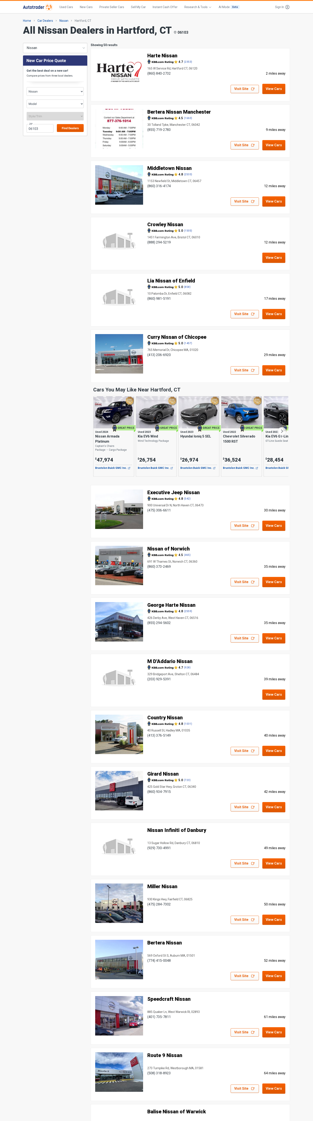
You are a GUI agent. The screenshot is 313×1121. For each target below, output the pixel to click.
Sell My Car (138, 7)
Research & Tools (196, 7)
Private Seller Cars (111, 7)
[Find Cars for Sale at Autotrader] (38, 7)
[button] (281, 7)
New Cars (86, 7)
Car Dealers (45, 20)
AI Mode (228, 7)
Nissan (63, 20)
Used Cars (66, 7)
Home (27, 20)
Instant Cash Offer (165, 7)
